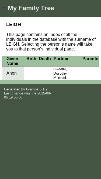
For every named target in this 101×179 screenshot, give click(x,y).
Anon (11, 73)
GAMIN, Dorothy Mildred (60, 73)
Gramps (32, 89)
